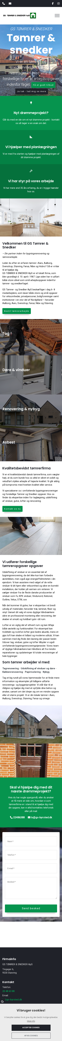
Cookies (2, 1001)
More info (31, 1021)
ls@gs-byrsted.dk (41, 817)
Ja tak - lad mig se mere (31, 91)
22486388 (19, 817)
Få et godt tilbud (43, 85)
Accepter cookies (31, 1028)
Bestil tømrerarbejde (16, 311)
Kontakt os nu (12, 509)
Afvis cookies (31, 1036)
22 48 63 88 (8, 991)
